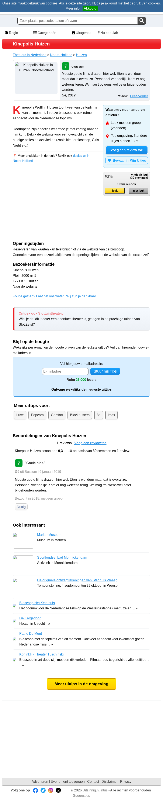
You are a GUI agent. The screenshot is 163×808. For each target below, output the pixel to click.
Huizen (81, 55)
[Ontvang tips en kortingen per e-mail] (58, 790)
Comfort (57, 415)
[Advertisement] (48, 207)
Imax (111, 415)
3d (99, 415)
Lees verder (139, 96)
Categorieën (46, 33)
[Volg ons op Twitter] (43, 790)
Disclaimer (109, 781)
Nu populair (109, 33)
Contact (93, 781)
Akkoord (90, 8)
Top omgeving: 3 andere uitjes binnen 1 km (129, 138)
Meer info (73, 8)
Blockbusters (80, 415)
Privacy (125, 781)
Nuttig (21, 507)
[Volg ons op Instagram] (51, 790)
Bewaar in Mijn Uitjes (128, 160)
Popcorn (37, 415)
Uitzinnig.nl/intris (95, 790)
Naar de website (25, 286)
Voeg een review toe (127, 150)
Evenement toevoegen (68, 781)
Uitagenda (83, 33)
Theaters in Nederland (29, 55)
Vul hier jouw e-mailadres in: (81, 364)
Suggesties (81, 795)
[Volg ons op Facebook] (35, 790)
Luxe (20, 415)
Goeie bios (78, 66)
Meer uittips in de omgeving (81, 684)
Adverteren (40, 781)
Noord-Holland (61, 55)
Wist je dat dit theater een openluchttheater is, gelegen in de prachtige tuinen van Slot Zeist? (79, 319)
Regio (13, 33)
